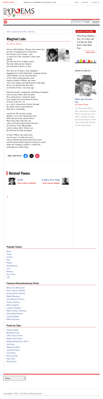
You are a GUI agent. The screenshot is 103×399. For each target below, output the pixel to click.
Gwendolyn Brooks (15, 313)
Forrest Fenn (83, 105)
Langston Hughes (14, 307)
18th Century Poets (15, 335)
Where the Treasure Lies (84, 100)
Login (76, 2)
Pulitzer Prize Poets (15, 338)
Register (85, 2)
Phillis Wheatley (13, 296)
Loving (9, 256)
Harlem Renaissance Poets (18, 341)
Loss (8, 268)
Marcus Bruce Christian (16, 310)
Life (8, 277)
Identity (10, 271)
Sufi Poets (11, 344)
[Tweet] (31, 155)
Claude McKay (13, 316)
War (8, 259)
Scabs (20, 179)
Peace (9, 251)
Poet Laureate (12, 355)
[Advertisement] (68, 12)
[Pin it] (37, 155)
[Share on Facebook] (25, 155)
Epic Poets (11, 358)
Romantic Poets (13, 332)
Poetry (9, 254)
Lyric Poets (11, 352)
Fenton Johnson (13, 302)
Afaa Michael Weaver (16, 299)
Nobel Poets (12, 361)
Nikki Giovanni (13, 319)
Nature (9, 262)
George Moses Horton (16, 293)
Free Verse (11, 274)
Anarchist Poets (13, 349)
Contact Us (96, 2)
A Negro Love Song (50, 179)
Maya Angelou (13, 304)
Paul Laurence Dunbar (16, 290)
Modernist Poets (13, 347)
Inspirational (12, 265)
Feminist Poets (13, 329)
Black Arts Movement (16, 287)
